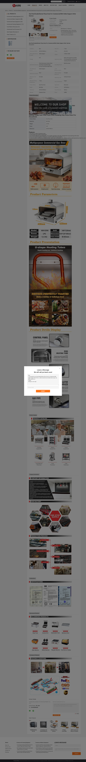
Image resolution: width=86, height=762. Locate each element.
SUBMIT (43, 391)
